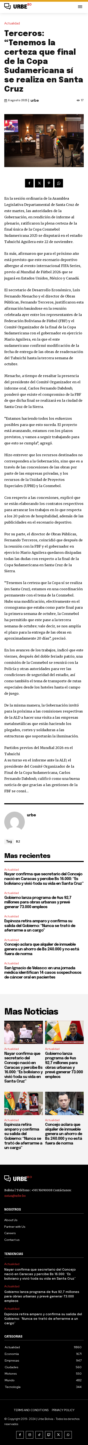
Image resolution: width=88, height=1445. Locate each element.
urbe (35, 101)
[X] (39, 183)
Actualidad (12, 23)
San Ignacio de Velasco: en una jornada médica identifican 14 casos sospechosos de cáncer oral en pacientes (42, 972)
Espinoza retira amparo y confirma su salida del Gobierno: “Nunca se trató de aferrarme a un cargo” (39, 925)
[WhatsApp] (58, 183)
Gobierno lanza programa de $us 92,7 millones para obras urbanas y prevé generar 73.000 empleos (37, 902)
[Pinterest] (49, 183)
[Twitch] (49, 1435)
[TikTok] (39, 1435)
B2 (18, 841)
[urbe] (14, 822)
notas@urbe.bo (15, 1196)
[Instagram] (29, 1435)
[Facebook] (29, 183)
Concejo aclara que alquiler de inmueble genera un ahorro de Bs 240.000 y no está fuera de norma (41, 949)
